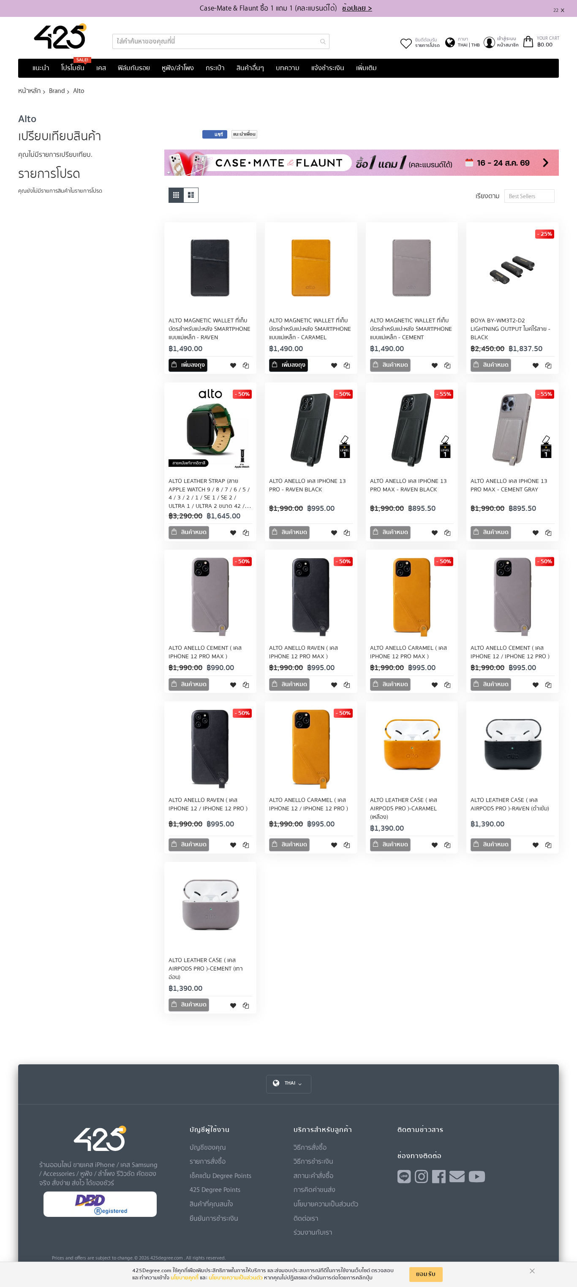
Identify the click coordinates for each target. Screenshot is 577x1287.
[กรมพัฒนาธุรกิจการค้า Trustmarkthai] (100, 1215)
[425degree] (60, 36)
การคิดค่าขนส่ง (314, 1189)
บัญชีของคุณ (208, 1147)
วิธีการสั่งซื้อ (310, 1147)
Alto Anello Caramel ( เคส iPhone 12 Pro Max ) (408, 652)
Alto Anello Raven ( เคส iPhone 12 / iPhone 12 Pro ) (208, 804)
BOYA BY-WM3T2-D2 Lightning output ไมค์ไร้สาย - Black (510, 329)
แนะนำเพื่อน (244, 134)
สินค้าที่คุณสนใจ (211, 1204)
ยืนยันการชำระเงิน (214, 1218)
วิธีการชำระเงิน (313, 1161)
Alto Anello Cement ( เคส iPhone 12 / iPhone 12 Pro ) (510, 652)
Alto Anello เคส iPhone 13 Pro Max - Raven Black (408, 485)
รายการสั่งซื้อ (208, 1161)
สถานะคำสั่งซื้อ (313, 1175)
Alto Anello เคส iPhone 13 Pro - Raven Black (307, 485)
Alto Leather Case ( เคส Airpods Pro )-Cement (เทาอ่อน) (206, 969)
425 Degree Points (215, 1189)
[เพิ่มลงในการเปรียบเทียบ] (246, 365)
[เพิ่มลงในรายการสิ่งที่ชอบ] (233, 365)
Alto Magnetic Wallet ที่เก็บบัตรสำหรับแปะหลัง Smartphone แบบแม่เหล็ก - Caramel (310, 329)
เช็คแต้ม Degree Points (220, 1175)
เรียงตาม (488, 195)
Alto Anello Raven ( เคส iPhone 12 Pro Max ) (303, 652)
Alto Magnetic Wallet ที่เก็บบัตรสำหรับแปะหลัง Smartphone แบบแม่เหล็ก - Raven (209, 329)
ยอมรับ (426, 1274)
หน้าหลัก (29, 90)
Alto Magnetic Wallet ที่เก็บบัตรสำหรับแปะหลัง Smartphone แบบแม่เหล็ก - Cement (411, 329)
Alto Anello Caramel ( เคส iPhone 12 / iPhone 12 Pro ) (308, 804)
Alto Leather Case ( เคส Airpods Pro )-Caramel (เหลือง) (403, 809)
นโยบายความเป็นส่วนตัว (326, 1204)
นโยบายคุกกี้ (185, 1277)
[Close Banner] (566, 8)
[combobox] (220, 41)
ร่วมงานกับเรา (313, 1232)
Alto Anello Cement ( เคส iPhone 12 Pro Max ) (205, 652)
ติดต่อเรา (306, 1218)
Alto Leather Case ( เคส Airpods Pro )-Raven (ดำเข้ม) (510, 804)
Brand (57, 90)
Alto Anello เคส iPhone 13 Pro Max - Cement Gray (509, 485)
